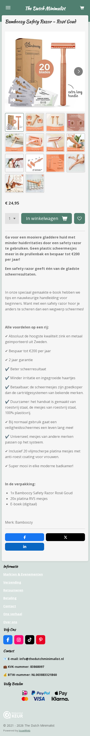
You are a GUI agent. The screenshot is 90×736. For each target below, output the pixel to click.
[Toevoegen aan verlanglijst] (79, 218)
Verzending (12, 582)
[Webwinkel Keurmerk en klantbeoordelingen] (13, 717)
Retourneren (13, 590)
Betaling (10, 598)
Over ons (10, 622)
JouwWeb (24, 730)
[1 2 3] (12, 218)
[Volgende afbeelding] (78, 71)
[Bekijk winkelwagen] (82, 7)
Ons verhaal (12, 614)
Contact (9, 606)
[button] (14, 122)
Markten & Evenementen (23, 574)
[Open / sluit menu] (8, 7)
